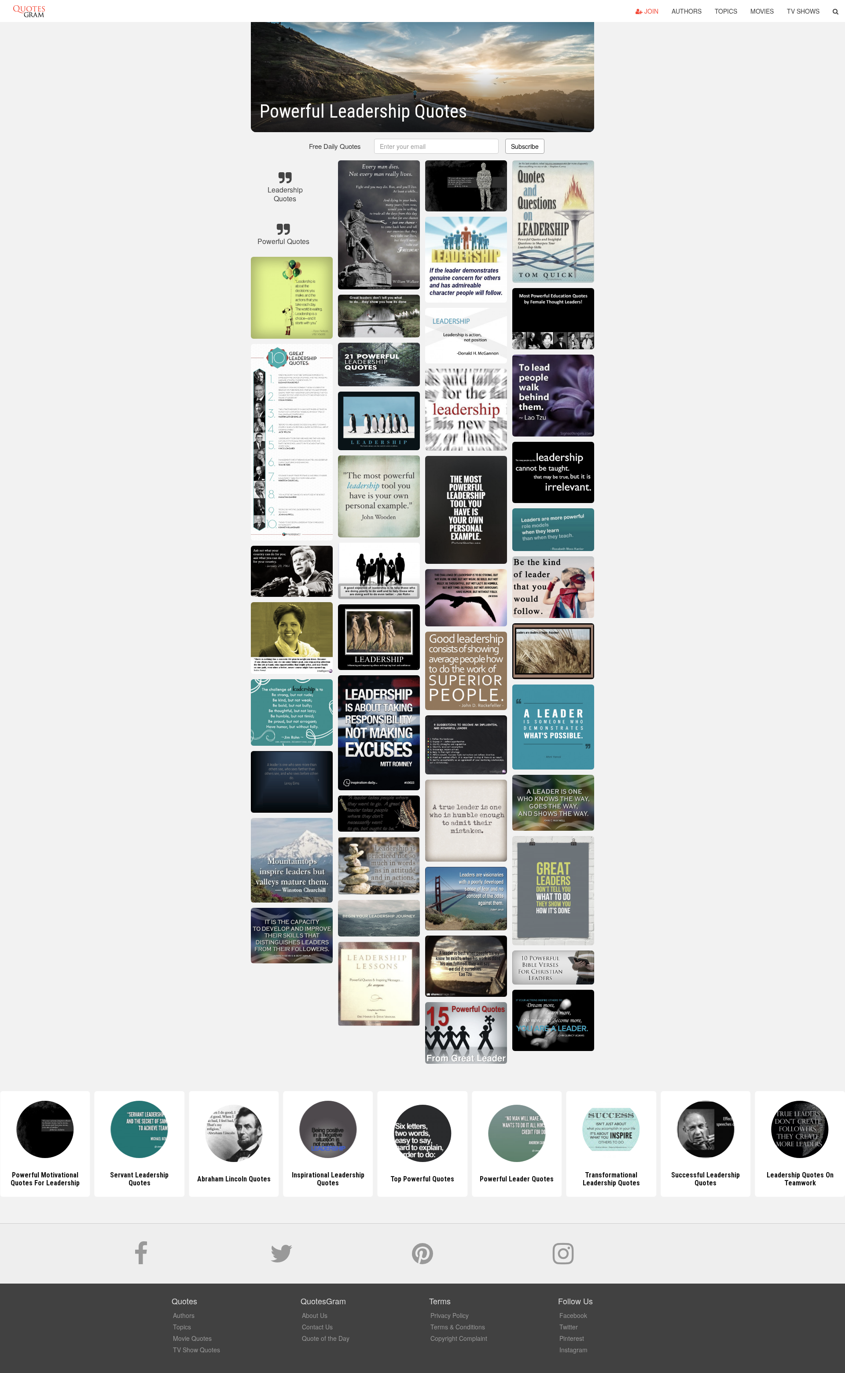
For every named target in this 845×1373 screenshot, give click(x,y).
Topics (726, 11)
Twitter (568, 1326)
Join (650, 11)
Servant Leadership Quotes (45, 1179)
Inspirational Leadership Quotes (234, 1179)
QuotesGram (29, 11)
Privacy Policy (449, 1315)
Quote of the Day (325, 1338)
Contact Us (317, 1326)
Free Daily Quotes (335, 146)
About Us (314, 1315)
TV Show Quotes (196, 1349)
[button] (835, 11)
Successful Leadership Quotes (611, 1179)
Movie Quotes (192, 1338)
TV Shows (803, 11)
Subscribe (525, 146)
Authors (687, 11)
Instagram (573, 1349)
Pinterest (571, 1338)
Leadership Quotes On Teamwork (705, 1179)
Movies (762, 11)
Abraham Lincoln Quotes (139, 1179)
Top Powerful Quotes (328, 1179)
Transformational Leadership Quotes (516, 1179)
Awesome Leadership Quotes (800, 1179)
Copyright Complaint (458, 1338)
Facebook (573, 1315)
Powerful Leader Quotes (422, 1179)
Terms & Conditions (457, 1326)
